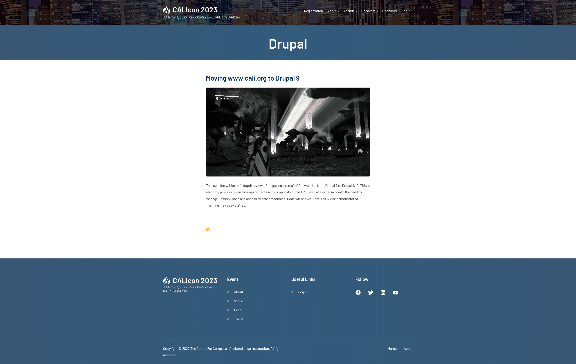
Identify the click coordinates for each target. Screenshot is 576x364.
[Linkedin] (383, 293)
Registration (313, 11)
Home (392, 348)
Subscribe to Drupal (207, 229)
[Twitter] (370, 293)
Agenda (350, 13)
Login (302, 292)
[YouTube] (395, 293)
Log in (406, 11)
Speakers (370, 13)
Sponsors (389, 11)
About (333, 13)
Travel (238, 319)
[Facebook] (358, 293)
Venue (238, 301)
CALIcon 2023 (195, 9)
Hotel (238, 310)
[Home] (166, 9)
